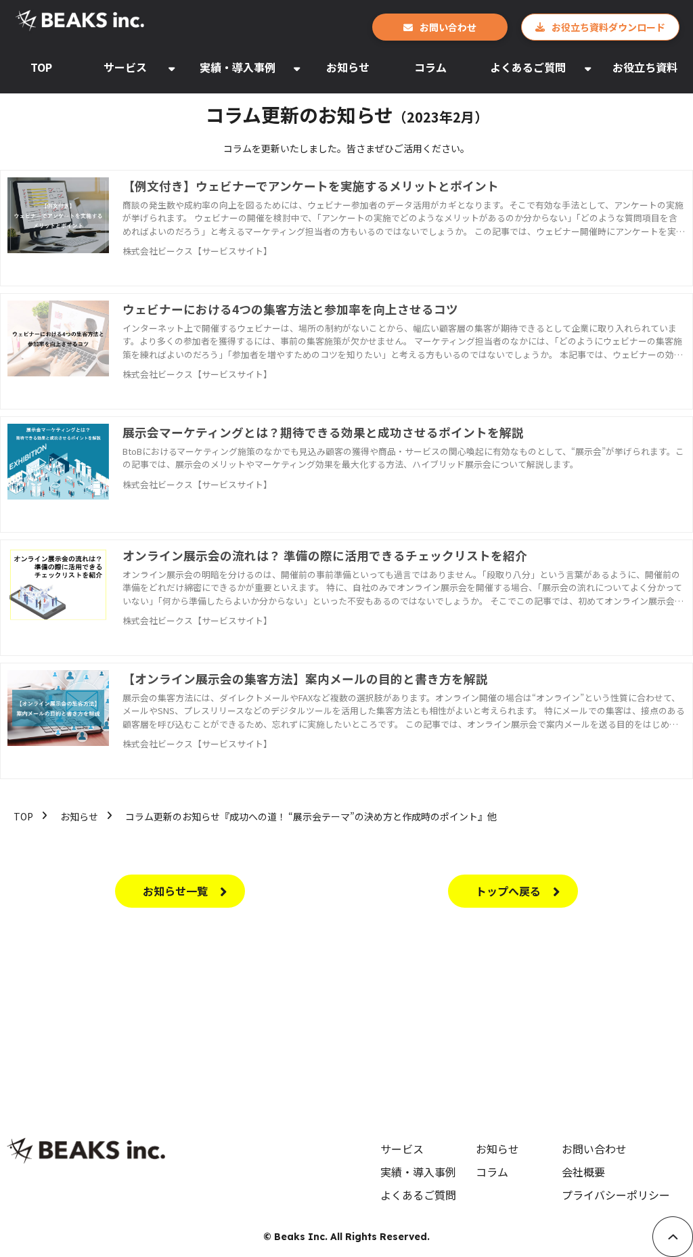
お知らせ (348, 67)
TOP (41, 67)
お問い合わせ (448, 27)
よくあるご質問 (528, 67)
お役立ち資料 (644, 67)
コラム (430, 67)
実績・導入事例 (237, 67)
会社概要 (583, 1172)
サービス (125, 67)
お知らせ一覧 (175, 891)
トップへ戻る (508, 891)
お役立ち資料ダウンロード (608, 27)
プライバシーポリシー (616, 1195)
